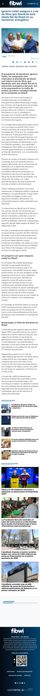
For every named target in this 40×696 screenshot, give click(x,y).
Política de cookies (15, 675)
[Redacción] (4, 56)
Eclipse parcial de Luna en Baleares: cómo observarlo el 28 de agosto (24, 417)
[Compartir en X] (21, 62)
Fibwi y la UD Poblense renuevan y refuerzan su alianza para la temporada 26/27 (19, 492)
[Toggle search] (37, 4)
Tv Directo (31, 4)
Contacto (27, 675)
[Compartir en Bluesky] (25, 62)
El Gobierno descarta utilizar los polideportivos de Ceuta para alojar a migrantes (24, 406)
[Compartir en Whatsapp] (37, 62)
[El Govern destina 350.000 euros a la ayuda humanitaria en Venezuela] (6, 443)
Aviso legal (11, 671)
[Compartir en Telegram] (29, 62)
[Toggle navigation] (2, 4)
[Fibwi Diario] (15, 4)
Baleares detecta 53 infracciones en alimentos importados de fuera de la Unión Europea (24, 452)
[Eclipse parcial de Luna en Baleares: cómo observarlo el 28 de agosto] (6, 420)
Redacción (11, 56)
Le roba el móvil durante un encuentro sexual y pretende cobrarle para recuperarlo (22, 429)
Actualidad (5, 66)
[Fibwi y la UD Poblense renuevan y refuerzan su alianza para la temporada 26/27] (20, 477)
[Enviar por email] (13, 62)
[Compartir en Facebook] (17, 62)
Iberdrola (12, 66)
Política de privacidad (24, 671)
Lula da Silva (32, 66)
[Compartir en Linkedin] (33, 62)
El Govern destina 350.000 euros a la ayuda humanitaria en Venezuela (25, 440)
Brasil (26, 66)
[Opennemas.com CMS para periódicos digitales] (20, 692)
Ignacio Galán (20, 66)
